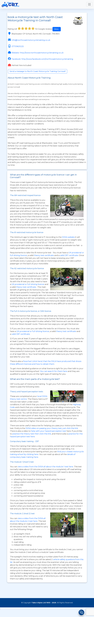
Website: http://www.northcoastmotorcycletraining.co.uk (38, 53)
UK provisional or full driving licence (32, 331)
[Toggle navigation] (89, 4)
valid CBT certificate (69, 255)
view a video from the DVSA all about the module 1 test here (45, 467)
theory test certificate (44, 255)
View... (56, 29)
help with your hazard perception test (48, 431)
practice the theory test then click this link (31, 434)
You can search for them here (54, 371)
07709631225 (18, 46)
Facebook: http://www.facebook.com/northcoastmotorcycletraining (42, 59)
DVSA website (68, 237)
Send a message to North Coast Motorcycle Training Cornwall (38, 71)
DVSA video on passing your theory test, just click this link (52, 428)
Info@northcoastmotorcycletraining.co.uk (31, 40)
